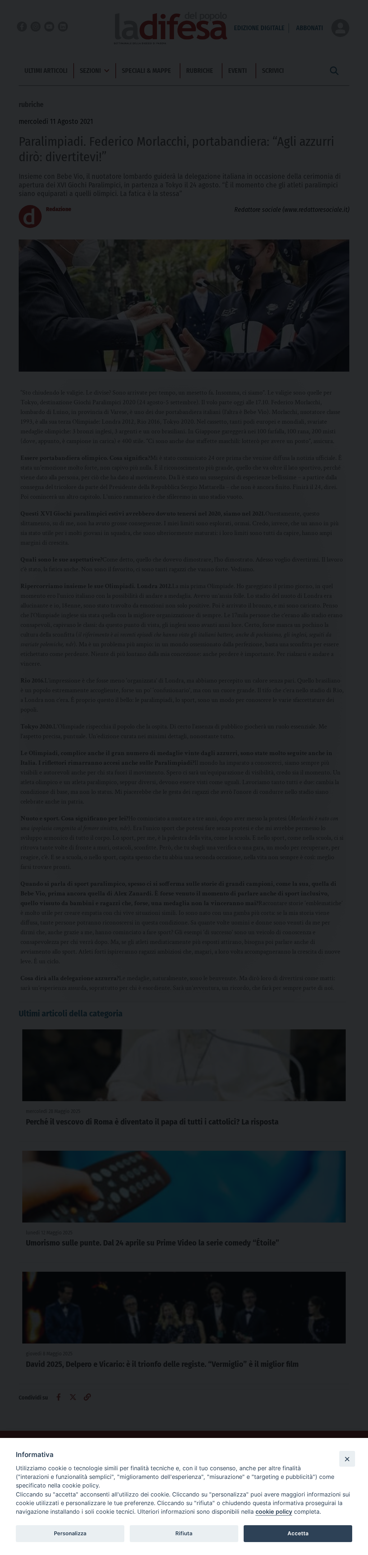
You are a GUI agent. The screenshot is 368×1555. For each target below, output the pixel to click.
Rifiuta (183, 1533)
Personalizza (70, 1533)
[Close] (347, 1459)
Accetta (298, 1533)
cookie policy (274, 1511)
